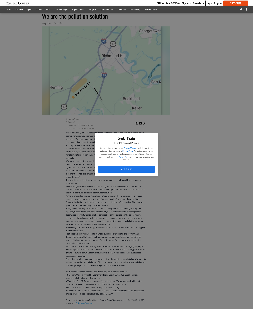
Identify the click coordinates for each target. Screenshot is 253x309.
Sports (29, 9)
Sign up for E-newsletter (193, 3)
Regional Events (78, 9)
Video (48, 9)
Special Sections (106, 9)
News (9, 9)
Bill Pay (160, 3)
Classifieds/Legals (61, 9)
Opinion (39, 9)
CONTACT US (121, 9)
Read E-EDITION (173, 3)
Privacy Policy (127, 150)
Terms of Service (130, 148)
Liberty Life (92, 9)
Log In (209, 3)
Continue (126, 169)
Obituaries (19, 9)
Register (218, 3)
